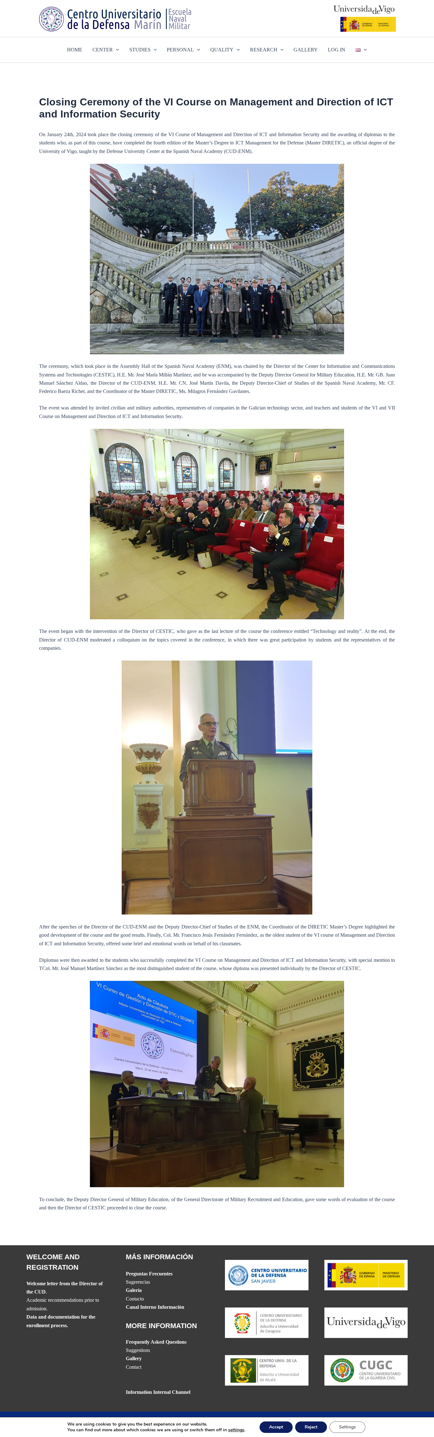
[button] (116, 50)
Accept (276, 1427)
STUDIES (140, 49)
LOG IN (336, 49)
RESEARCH (263, 49)
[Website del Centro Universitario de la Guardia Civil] (366, 1370)
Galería (134, 1290)
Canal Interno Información (155, 1307)
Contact (133, 1367)
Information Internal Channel (158, 1392)
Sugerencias (138, 1282)
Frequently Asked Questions (156, 1342)
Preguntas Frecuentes (149, 1273)
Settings (347, 1427)
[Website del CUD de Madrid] (267, 1370)
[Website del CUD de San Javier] (267, 1274)
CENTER (102, 49)
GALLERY (306, 49)
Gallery (134, 1358)
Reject (311, 1427)
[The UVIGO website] (366, 1322)
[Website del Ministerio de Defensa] (366, 1274)
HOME (74, 49)
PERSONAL (180, 49)
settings (236, 1430)
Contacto (135, 1298)
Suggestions (138, 1350)
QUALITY (222, 49)
